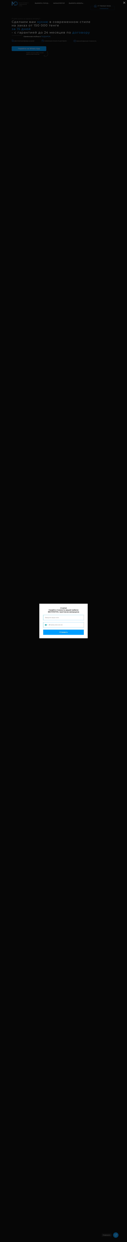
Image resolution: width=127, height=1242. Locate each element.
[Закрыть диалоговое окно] (124, 3)
